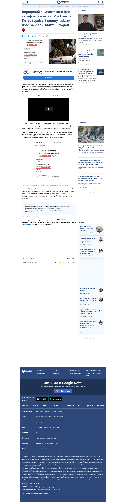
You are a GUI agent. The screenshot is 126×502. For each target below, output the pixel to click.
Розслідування (69, 406)
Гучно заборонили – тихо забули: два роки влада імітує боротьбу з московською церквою (88, 251)
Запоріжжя (47, 411)
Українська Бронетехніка (86, 316)
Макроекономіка (51, 438)
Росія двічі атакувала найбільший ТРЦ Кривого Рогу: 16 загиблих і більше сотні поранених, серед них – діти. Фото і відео (90, 148)
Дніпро (54, 411)
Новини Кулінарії (50, 432)
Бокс (54, 416)
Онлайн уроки (51, 422)
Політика (35, 406)
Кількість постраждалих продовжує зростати (91, 152)
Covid (56, 443)
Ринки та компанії (41, 438)
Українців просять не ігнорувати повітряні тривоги (90, 41)
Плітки (42, 449)
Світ (44, 406)
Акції (53, 427)
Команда (55, 370)
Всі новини (100, 406)
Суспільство (90, 406)
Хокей (50, 416)
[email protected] (42, 489)
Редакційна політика (32, 262)
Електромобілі (47, 427)
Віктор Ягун (82, 244)
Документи (56, 373)
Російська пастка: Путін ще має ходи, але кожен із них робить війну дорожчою (88, 240)
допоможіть (52, 220)
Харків (41, 411)
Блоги (78, 406)
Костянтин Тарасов (84, 233)
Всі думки (83, 333)
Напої (43, 432)
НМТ (65, 422)
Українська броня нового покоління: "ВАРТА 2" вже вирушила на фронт (88, 311)
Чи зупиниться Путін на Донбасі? (87, 289)
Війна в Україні (50, 6)
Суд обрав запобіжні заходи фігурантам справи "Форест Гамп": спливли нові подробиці (90, 178)
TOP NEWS (82, 123)
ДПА (57, 422)
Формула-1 (60, 416)
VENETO (73, 6)
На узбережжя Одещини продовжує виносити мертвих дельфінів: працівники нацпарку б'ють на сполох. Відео (86, 73)
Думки (81, 222)
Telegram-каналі (28, 225)
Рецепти (38, 432)
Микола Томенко (84, 256)
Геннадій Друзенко (84, 293)
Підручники (43, 422)
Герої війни (41, 6)
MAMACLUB (50, 443)
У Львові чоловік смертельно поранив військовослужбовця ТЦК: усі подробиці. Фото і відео (91, 162)
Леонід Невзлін (83, 304)
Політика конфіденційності (93, 370)
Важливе (82, 11)
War (39, 29)
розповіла (31, 124)
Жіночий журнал (59, 449)
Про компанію (39, 370)
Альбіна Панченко (31, 29)
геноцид (31, 191)
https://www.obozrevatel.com (78, 456)
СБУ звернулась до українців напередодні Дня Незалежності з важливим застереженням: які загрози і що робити (90, 36)
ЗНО (61, 422)
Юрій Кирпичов (83, 327)
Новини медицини (41, 443)
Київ (37, 411)
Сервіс (58, 427)
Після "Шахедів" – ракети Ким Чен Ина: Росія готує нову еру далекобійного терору (88, 300)
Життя (56, 406)
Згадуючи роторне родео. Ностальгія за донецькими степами (88, 323)
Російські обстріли (82, 6)
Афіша (37, 449)
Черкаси (59, 411)
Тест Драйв (39, 427)
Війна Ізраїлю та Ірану (63, 6)
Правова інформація (75, 370)
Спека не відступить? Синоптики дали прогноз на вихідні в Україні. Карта (86, 53)
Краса (47, 449)
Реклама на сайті (40, 373)
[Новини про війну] (58, 262)
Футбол (38, 416)
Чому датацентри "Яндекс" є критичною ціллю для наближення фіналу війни (87, 228)
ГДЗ (37, 422)
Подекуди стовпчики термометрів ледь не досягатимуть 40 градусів (85, 60)
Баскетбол (44, 416)
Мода (51, 449)
